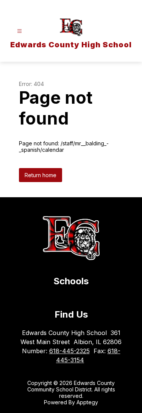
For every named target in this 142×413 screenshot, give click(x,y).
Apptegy (87, 402)
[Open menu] (19, 31)
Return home (40, 175)
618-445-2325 (69, 351)
